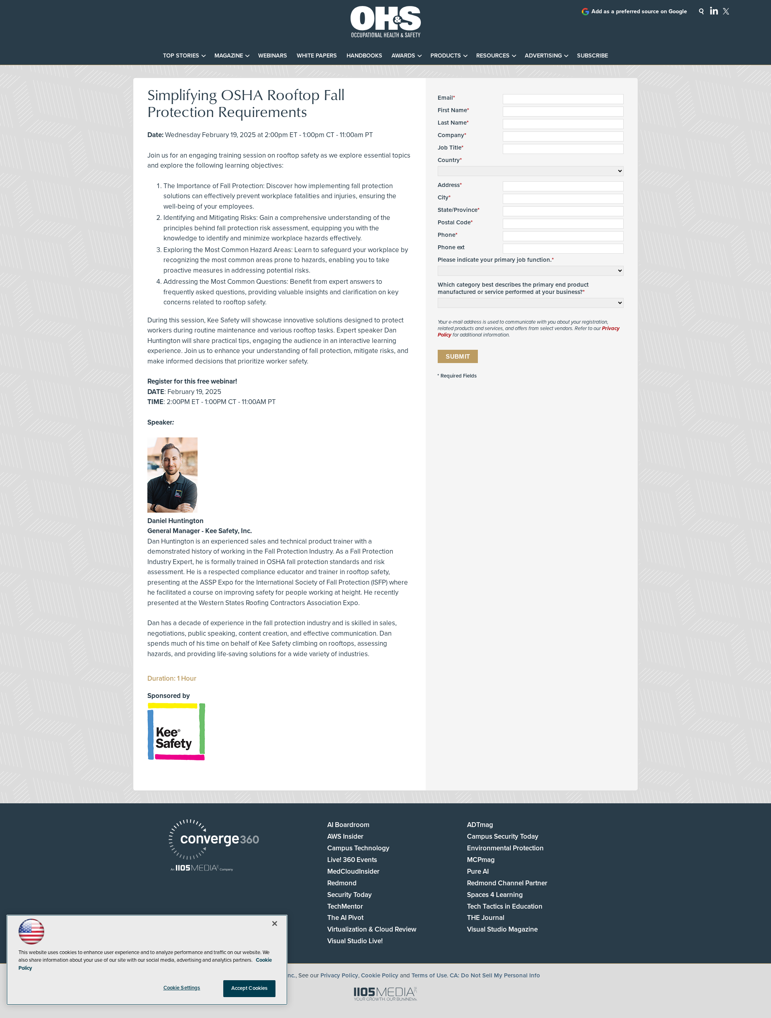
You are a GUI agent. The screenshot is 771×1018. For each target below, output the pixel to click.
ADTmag (480, 825)
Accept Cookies (249, 988)
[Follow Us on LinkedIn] (714, 10)
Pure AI (478, 871)
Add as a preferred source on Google (639, 11)
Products (445, 55)
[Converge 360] (214, 840)
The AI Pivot (345, 917)
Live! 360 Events (352, 860)
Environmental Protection (505, 848)
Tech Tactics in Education (505, 906)
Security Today (349, 895)
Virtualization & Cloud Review (371, 929)
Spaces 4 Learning (495, 895)
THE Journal (485, 917)
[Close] (275, 923)
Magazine (228, 55)
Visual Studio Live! (355, 941)
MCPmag (481, 860)
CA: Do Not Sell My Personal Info (495, 975)
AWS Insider (345, 836)
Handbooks (364, 55)
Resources (493, 55)
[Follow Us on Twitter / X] (726, 11)
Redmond (342, 883)
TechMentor (345, 906)
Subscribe (592, 55)
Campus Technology (358, 848)
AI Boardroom (348, 825)
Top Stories (181, 55)
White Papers (317, 55)
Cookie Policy (379, 975)
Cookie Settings (181, 988)
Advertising (543, 55)
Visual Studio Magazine (502, 929)
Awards (403, 55)
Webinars (272, 55)
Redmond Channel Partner (507, 883)
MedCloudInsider (353, 871)
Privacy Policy (339, 975)
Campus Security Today (502, 836)
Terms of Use (429, 975)
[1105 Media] (202, 869)
